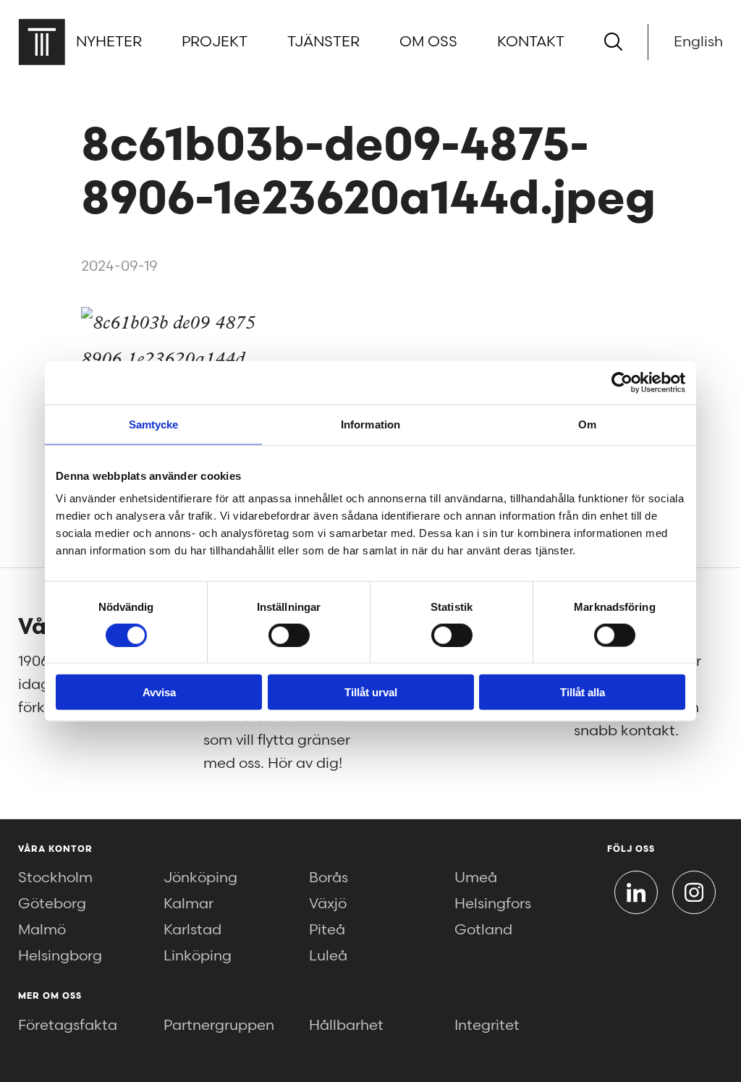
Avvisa (159, 692)
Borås (328, 878)
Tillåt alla (582, 692)
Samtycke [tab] (154, 424)
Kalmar (188, 904)
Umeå (475, 878)
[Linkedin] (636, 892)
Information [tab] (370, 424)
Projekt (214, 42)
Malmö (42, 930)
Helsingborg (60, 956)
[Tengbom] (41, 41)
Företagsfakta (67, 1025)
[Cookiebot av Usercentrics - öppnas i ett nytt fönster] (622, 382)
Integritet (487, 1025)
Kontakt (530, 42)
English (698, 42)
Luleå (328, 956)
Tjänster (323, 42)
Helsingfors (492, 904)
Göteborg (52, 904)
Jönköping (200, 878)
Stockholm (55, 878)
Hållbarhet (346, 1025)
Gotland (483, 930)
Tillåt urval (370, 692)
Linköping (198, 956)
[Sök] (613, 42)
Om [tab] (587, 424)
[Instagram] (694, 892)
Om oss (428, 42)
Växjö (328, 904)
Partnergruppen (219, 1025)
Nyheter (109, 42)
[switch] (289, 634)
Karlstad (192, 930)
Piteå (327, 930)
